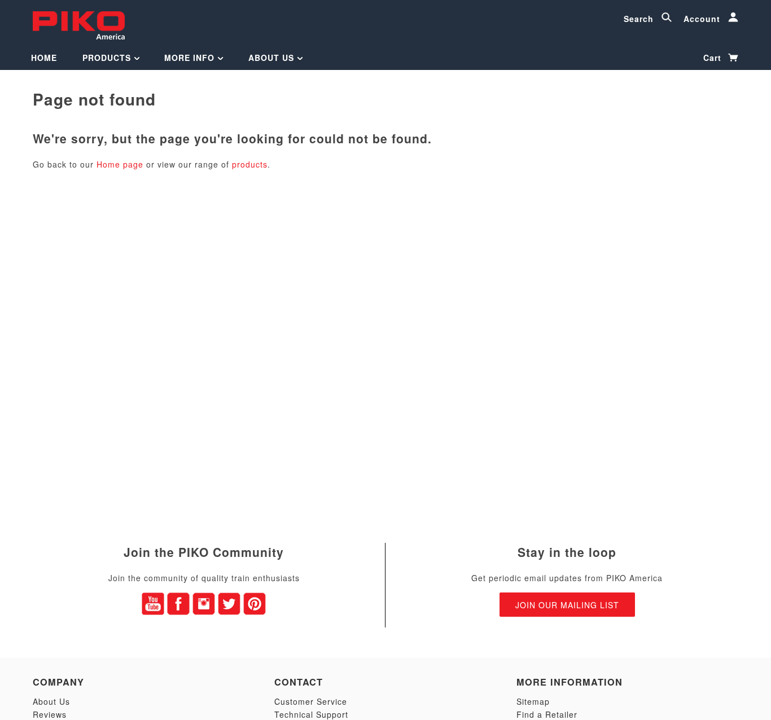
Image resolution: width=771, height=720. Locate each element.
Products (108, 57)
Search (640, 18)
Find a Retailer (546, 714)
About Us (272, 57)
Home (44, 57)
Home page (120, 164)
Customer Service (310, 701)
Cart (713, 57)
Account (703, 18)
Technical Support (311, 714)
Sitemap (533, 701)
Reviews (50, 714)
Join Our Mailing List (567, 605)
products (250, 164)
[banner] (79, 23)
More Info (190, 57)
